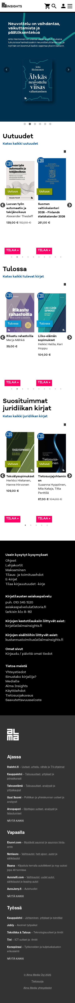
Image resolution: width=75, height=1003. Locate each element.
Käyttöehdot (15, 691)
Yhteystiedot (15, 672)
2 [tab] (17, 257)
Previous (2, 205)
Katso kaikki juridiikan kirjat (25, 416)
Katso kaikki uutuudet (20, 143)
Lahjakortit (14, 565)
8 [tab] (50, 257)
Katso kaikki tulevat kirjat (23, 276)
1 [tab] (11, 257)
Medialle (12, 681)
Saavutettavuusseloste (23, 700)
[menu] (70, 6)
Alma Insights (16, 686)
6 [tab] (39, 257)
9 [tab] (55, 257)
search (54, 6)
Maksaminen (15, 570)
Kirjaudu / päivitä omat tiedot (28, 653)
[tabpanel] (20, 205)
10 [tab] (61, 257)
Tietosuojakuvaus (19, 695)
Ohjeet (10, 560)
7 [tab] (44, 257)
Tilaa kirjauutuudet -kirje (25, 584)
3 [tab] (22, 257)
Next (69, 205)
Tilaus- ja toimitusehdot (24, 575)
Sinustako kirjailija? (20, 677)
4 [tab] (28, 257)
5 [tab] (33, 257)
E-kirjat (11, 579)
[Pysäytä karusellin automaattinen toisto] (65, 151)
